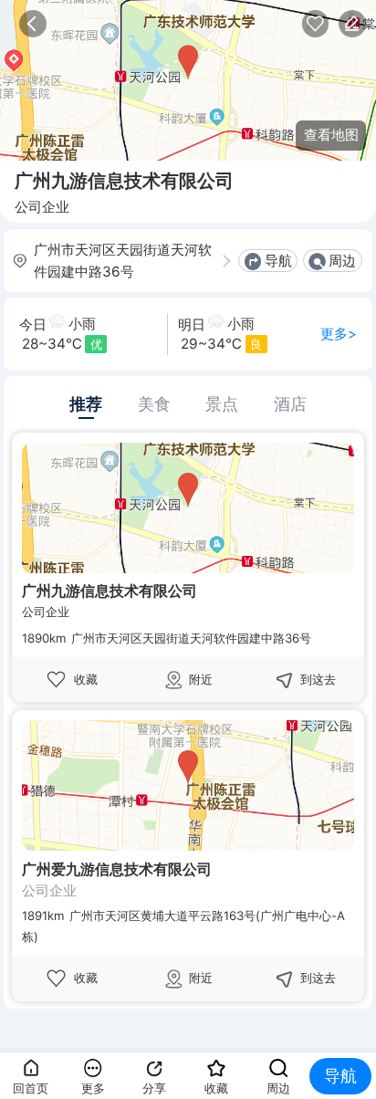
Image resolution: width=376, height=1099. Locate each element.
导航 (278, 260)
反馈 (352, 23)
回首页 (30, 1088)
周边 (342, 260)
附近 (201, 679)
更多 (93, 1088)
